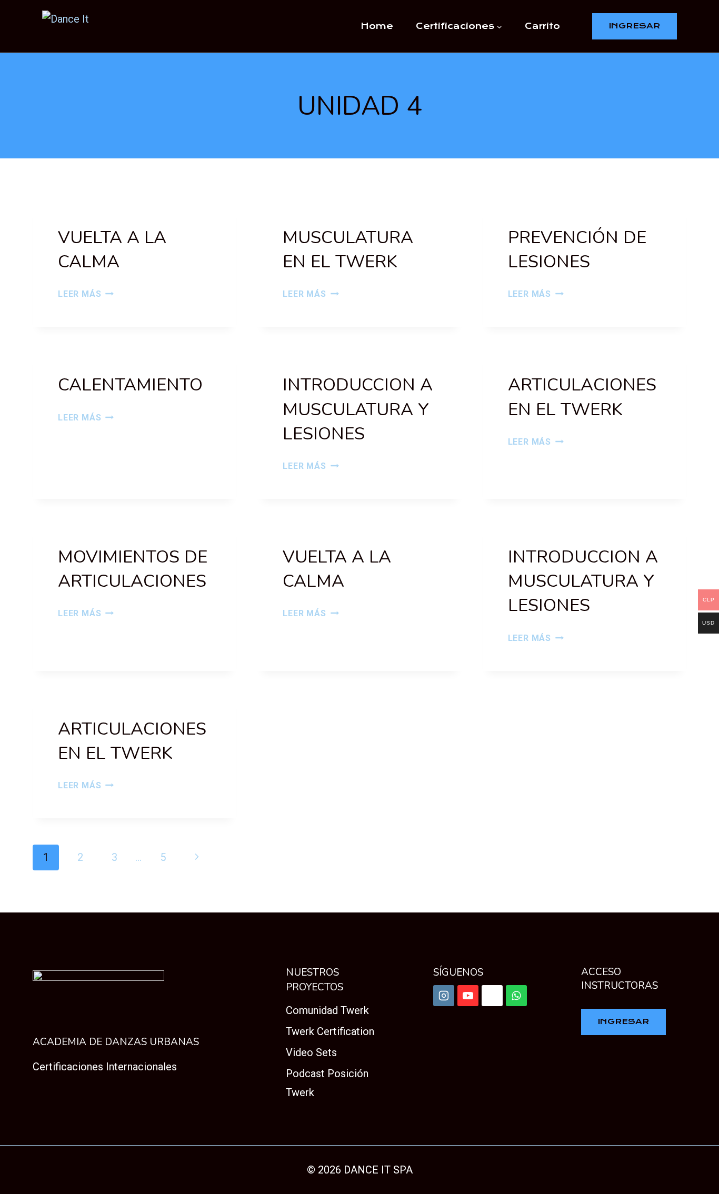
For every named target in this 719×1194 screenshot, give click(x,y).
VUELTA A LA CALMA (112, 250)
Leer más (86, 294)
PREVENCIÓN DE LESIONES (577, 250)
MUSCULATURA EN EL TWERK (348, 250)
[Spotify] (492, 995)
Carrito (542, 26)
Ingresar (634, 26)
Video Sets (311, 1052)
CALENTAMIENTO (130, 385)
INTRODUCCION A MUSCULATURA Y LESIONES (358, 409)
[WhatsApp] (516, 995)
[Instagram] (443, 995)
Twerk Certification (330, 1031)
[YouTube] (467, 995)
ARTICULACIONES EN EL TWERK (582, 397)
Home (377, 26)
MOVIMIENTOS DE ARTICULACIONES (132, 569)
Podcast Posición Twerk (327, 1083)
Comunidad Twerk (327, 1010)
